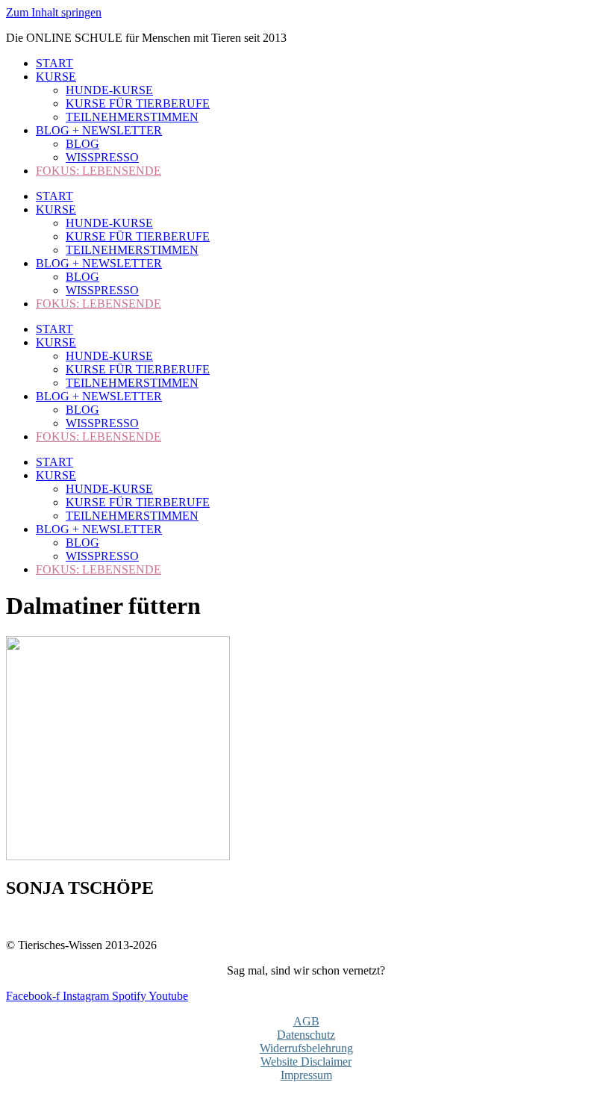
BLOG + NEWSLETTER (99, 130)
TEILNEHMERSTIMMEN (132, 117)
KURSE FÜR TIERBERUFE (138, 103)
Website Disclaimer (306, 1061)
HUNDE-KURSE (109, 90)
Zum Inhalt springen (54, 12)
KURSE (56, 76)
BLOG (82, 143)
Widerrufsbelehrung (306, 1048)
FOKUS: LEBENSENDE (98, 170)
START (54, 63)
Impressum (306, 1075)
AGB (306, 1021)
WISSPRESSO (102, 157)
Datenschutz (306, 1034)
